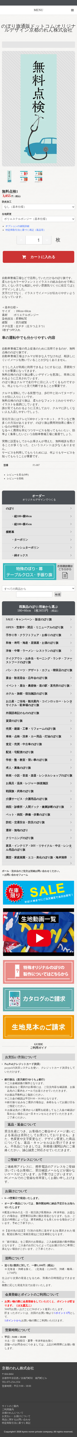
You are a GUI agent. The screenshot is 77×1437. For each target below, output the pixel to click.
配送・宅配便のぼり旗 (20, 752)
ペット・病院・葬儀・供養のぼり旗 (28, 814)
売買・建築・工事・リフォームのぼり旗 (31, 728)
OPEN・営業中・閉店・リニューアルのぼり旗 (34, 627)
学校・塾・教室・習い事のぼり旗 (26, 759)
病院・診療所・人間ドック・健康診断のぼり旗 (35, 806)
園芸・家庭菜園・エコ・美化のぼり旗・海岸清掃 (36, 857)
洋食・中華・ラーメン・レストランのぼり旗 (33, 650)
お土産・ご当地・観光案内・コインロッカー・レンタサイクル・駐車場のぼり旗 (39, 703)
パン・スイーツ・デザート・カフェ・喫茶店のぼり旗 (39, 670)
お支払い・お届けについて (16, 1416)
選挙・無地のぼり (17, 830)
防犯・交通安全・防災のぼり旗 (25, 822)
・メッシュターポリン (22, 547)
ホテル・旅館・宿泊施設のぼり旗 (26, 693)
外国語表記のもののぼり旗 (22, 713)
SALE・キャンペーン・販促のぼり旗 (29, 619)
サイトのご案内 (10, 1406)
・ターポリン (17, 539)
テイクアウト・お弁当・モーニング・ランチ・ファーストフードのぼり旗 (39, 660)
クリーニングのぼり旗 (20, 838)
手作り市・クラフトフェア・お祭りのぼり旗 (33, 635)
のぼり (10, 508)
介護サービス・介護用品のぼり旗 (26, 798)
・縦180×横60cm (19, 516)
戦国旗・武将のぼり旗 (20, 791)
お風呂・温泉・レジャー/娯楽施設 (27, 783)
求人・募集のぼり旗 (18, 767)
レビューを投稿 (15, 478)
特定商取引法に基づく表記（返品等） (26, 230)
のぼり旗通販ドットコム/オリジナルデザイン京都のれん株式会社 (38, 28)
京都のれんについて (12, 1412)
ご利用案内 (8, 1409)
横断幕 (10, 531)
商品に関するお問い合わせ (16, 1419)
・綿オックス (17, 555)
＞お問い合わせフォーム (15, 874)
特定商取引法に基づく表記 (16, 1423)
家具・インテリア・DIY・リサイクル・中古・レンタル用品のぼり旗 (39, 847)
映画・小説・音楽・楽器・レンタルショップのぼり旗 (39, 775)
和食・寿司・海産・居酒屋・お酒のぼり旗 (32, 642)
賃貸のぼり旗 (14, 720)
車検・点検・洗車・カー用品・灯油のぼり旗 (33, 736)
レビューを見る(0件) (18, 474)
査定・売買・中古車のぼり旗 (24, 744)
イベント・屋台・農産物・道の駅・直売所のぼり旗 (37, 685)
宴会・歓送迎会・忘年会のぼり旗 (26, 677)
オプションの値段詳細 (17, 226)
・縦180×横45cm (19, 524)
